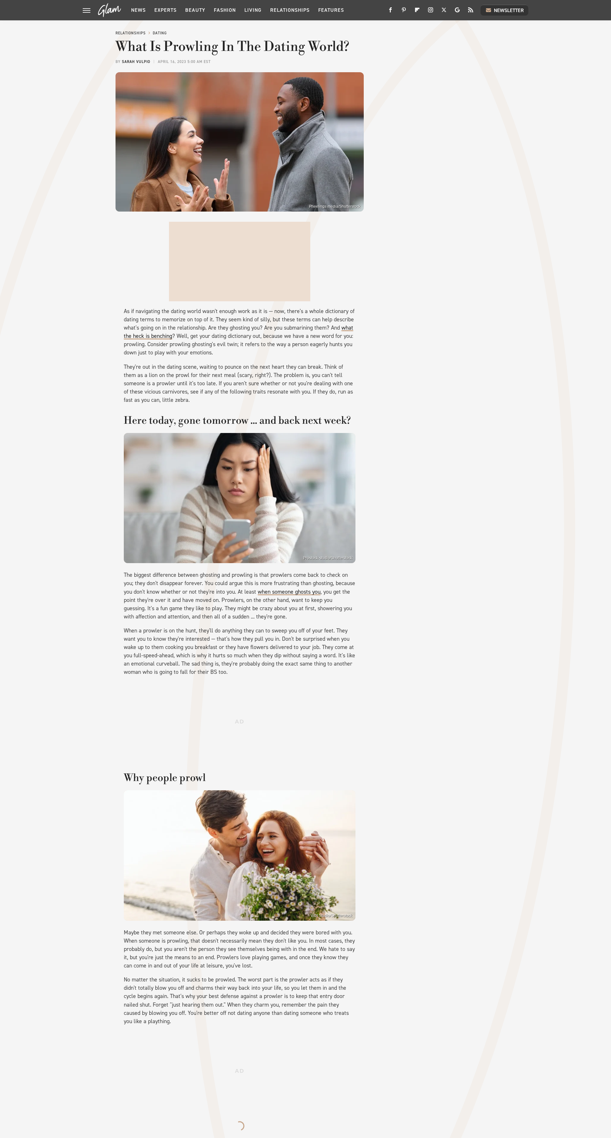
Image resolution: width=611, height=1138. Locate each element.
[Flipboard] (417, 12)
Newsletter (509, 10)
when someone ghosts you (289, 592)
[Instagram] (430, 12)
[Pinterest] (403, 12)
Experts (165, 10)
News (138, 10)
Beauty (195, 10)
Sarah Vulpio (136, 61)
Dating (160, 33)
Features (331, 10)
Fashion (225, 10)
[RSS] (470, 12)
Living (253, 10)
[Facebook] (390, 12)
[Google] (457, 12)
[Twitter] (443, 12)
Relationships (290, 10)
